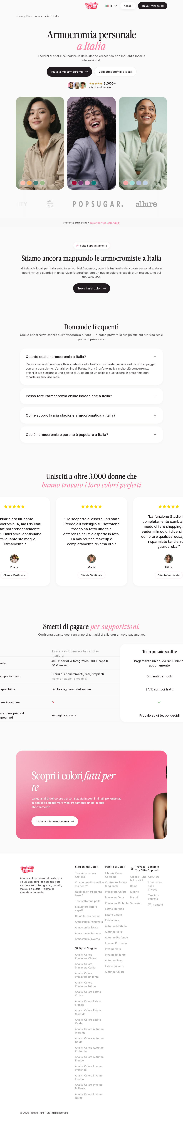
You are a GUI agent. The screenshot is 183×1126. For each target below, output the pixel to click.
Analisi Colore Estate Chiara (88, 993)
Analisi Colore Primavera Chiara (86, 956)
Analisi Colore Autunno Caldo (89, 1040)
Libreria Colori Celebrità (114, 875)
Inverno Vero (113, 948)
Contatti (158, 904)
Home (19, 16)
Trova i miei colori (153, 5)
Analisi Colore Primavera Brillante (87, 975)
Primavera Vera (114, 897)
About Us (153, 876)
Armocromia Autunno (88, 933)
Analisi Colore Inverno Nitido (89, 1096)
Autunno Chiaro (115, 971)
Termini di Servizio (154, 897)
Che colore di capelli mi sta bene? (89, 884)
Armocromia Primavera (89, 921)
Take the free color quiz (105, 222)
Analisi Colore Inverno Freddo (89, 1077)
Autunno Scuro (114, 960)
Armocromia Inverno (87, 938)
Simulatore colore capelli (86, 908)
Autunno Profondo (116, 937)
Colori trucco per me (87, 916)
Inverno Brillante (115, 954)
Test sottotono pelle (87, 901)
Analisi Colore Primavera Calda (85, 965)
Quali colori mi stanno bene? (88, 893)
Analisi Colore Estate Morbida (88, 1012)
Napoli (134, 897)
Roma (133, 885)
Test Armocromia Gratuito (85, 875)
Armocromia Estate (86, 927)
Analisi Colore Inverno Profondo (89, 1068)
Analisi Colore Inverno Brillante (89, 1086)
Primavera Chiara (116, 891)
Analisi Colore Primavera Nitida (85, 984)
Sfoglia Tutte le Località (138, 878)
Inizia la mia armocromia (67, 71)
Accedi (128, 5)
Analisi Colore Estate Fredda (88, 1003)
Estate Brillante (114, 966)
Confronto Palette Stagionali (116, 884)
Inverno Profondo (116, 943)
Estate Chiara (113, 914)
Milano (134, 891)
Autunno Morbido (116, 926)
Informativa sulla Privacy (155, 886)
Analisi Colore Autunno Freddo (89, 1058)
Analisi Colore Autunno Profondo (89, 1049)
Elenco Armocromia (37, 16)
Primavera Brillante (117, 903)
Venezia (135, 903)
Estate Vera (112, 920)
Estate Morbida (114, 908)
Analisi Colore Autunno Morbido (89, 1030)
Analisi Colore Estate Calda (88, 1021)
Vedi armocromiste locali (115, 71)
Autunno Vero (113, 931)
